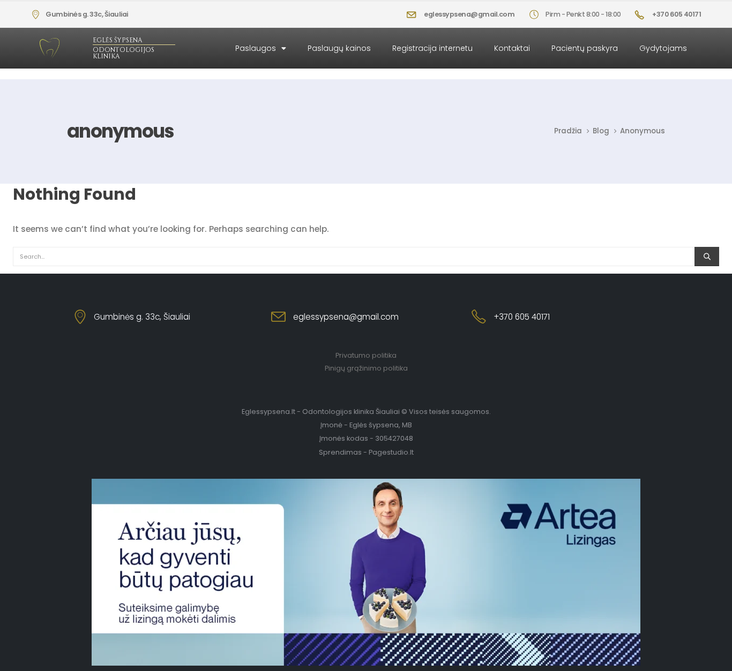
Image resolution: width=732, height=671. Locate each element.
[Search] (706, 256)
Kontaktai (512, 48)
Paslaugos (255, 48)
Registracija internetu (432, 48)
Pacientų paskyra (584, 48)
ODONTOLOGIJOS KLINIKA (123, 53)
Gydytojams (663, 48)
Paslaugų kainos (339, 48)
